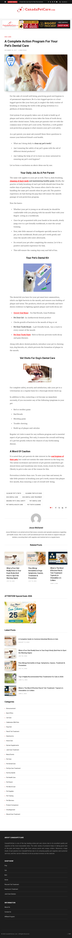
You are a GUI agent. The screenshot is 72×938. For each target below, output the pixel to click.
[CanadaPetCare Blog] (36, 9)
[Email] (3, 116)
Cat (6, 870)
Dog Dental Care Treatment (32, 497)
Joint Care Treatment (12, 750)
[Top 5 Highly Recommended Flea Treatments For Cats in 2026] (11, 678)
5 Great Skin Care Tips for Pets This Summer (31, 2)
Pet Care (8, 759)
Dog (6, 865)
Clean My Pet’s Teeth (13, 493)
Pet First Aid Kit (10, 773)
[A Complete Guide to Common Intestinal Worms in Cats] (11, 640)
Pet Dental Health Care (14, 504)
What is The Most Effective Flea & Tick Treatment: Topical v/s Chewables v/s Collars (40, 689)
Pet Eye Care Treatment (13, 768)
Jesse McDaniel (36, 528)
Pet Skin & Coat (10, 786)
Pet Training (9, 796)
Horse (6, 879)
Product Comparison (12, 805)
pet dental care (35, 501)
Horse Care (9, 740)
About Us (7, 907)
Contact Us (8, 912)
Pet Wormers (10, 800)
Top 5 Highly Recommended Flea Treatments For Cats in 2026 (40, 677)
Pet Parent (9, 782)
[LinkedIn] (62, 507)
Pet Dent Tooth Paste (22, 334)
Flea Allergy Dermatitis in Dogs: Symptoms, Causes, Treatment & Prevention (35, 573)
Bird (6, 875)
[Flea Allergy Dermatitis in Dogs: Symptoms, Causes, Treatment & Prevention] (35, 558)
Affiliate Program (10, 916)
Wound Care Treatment (13, 814)
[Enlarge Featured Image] (36, 72)
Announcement (11, 708)
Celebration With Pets (12, 722)
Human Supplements (12, 745)
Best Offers (9, 713)
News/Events (10, 754)
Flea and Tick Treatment (12, 884)
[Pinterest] (3, 112)
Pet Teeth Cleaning (34, 504)
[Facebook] (3, 102)
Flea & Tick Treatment (12, 731)
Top (69, 934)
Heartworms (10, 736)
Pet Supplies (10, 791)
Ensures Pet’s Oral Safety (15, 501)
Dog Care (8, 37)
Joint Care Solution (10, 894)
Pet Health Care (11, 777)
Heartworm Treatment (11, 889)
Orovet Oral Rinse (21, 313)
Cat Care (8, 717)
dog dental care (12, 497)
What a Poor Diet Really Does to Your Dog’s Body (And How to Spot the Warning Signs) (13, 573)
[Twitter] (3, 107)
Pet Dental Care (11, 763)
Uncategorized (10, 809)
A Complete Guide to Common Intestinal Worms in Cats (38, 639)
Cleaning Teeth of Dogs (33, 493)
